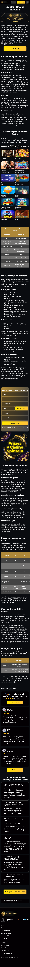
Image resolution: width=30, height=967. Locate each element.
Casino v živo (12, 146)
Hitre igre (18, 146)
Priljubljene (4, 146)
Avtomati (25, 146)
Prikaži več (15, 769)
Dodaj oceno (15, 702)
